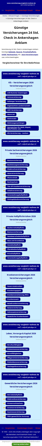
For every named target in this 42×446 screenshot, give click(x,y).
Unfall (4, 54)
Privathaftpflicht (29, 52)
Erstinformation (34, 441)
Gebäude (11, 52)
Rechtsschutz (12, 54)
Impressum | (7, 441)
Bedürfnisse (34, 62)
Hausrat (19, 52)
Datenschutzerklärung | (20, 441)
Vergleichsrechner (11, 62)
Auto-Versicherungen (30, 54)
